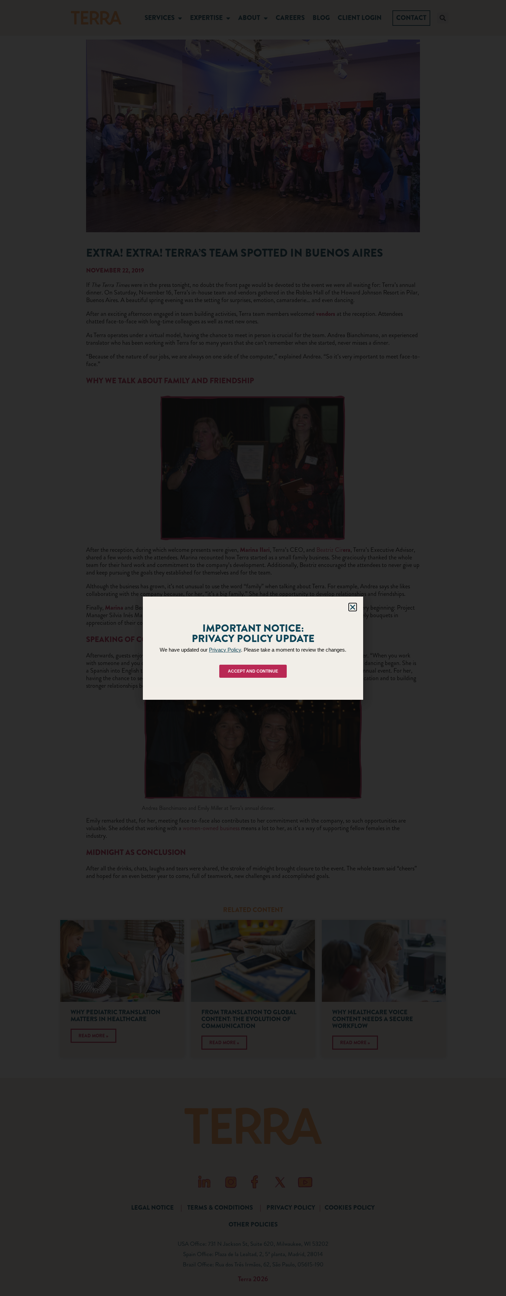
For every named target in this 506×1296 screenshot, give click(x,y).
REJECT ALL (251, 674)
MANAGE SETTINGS (309, 674)
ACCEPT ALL (195, 674)
